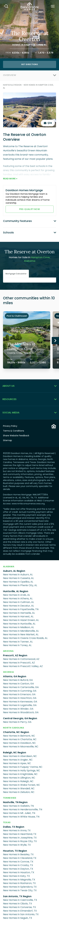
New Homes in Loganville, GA (20, 705)
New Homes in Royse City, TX (20, 841)
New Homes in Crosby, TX (18, 865)
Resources (9, 399)
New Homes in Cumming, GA (19, 691)
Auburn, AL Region (14, 571)
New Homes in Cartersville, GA (21, 687)
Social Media (10, 412)
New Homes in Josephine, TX (20, 837)
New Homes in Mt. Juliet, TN (19, 813)
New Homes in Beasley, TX (18, 854)
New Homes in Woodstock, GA (21, 712)
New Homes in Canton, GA (18, 683)
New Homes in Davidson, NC (19, 743)
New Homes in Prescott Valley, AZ (23, 666)
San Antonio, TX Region (17, 896)
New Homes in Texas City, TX (20, 890)
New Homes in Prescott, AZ (19, 662)
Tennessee (9, 797)
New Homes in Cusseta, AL (18, 578)
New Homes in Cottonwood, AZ (21, 659)
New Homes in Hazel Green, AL (21, 620)
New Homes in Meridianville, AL (21, 631)
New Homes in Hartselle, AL (19, 613)
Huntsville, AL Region (15, 591)
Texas (7, 822)
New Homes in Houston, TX (18, 872)
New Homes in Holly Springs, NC (21, 770)
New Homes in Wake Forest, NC (21, 785)
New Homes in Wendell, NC (18, 788)
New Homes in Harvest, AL (18, 616)
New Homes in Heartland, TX (19, 834)
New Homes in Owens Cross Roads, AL (25, 638)
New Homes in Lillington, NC (19, 777)
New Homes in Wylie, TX (17, 845)
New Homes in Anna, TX (17, 830)
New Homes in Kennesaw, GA (20, 701)
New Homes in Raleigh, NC (18, 781)
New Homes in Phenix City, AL (20, 585)
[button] (16, 274)
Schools (8, 232)
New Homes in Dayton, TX (18, 869)
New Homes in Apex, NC (17, 763)
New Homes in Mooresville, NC (20, 746)
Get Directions (29, 64)
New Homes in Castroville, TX (20, 900)
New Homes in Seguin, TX (17, 918)
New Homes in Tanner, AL (18, 641)
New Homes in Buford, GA (18, 680)
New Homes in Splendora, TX (20, 886)
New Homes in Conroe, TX (18, 861)
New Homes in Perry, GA (17, 722)
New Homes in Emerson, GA (19, 694)
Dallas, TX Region (13, 827)
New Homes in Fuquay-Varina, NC (22, 767)
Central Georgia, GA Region (20, 718)
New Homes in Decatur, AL (18, 605)
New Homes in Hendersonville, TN (22, 809)
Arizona (8, 651)
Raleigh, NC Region (14, 752)
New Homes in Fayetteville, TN (20, 609)
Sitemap (7, 440)
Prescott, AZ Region (15, 655)
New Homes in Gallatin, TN (18, 806)
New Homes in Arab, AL (16, 595)
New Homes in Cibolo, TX (17, 903)
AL (45, 44)
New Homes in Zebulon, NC (18, 792)
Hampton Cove (33, 44)
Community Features (17, 221)
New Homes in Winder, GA (18, 708)
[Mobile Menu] (52, 6)
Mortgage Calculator (15, 273)
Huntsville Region (12, 85)
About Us (8, 386)
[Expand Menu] (36, 75)
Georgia (8, 671)
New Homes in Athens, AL (18, 598)
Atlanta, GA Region (14, 676)
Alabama (8, 566)
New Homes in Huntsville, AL (19, 623)
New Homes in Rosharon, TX (19, 883)
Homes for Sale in (29, 259)
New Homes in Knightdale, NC (20, 774)
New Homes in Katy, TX (16, 876)
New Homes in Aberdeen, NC (20, 756)
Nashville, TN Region (15, 802)
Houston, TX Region (15, 851)
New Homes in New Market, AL (20, 634)
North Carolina (13, 727)
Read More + (10, 178)
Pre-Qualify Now (29, 209)
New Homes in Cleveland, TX (19, 858)
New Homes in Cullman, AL (18, 602)
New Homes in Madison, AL (18, 627)
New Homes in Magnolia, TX (19, 879)
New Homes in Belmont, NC (19, 735)
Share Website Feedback (16, 435)
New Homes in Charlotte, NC (19, 739)
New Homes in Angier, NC (18, 759)
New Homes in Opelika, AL (18, 581)
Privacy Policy (10, 425)
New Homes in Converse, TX (19, 907)
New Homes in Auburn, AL (18, 574)
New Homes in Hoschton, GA (19, 698)
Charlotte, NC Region (16, 732)
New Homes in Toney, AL (17, 645)
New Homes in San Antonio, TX (21, 914)
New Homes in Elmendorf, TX (20, 910)
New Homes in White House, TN (21, 816)
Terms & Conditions (13, 430)
